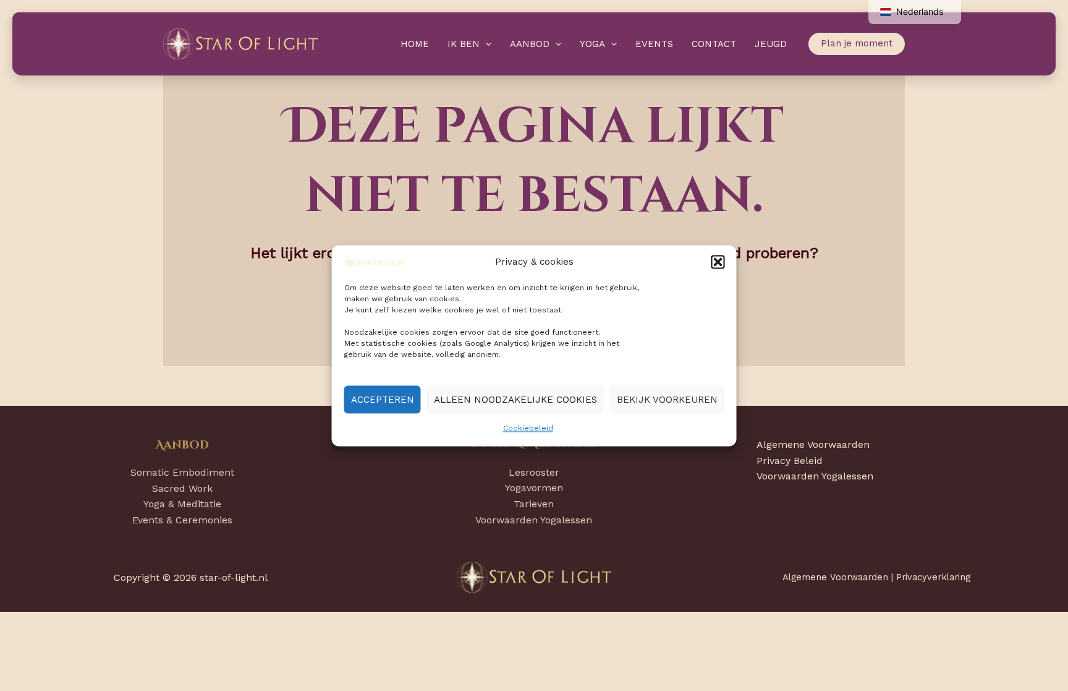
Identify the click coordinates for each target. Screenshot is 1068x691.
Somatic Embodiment (182, 472)
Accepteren (382, 399)
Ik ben (463, 43)
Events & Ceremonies (182, 520)
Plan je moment (856, 43)
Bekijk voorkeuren (667, 399)
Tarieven (534, 504)
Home (414, 43)
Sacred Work (182, 488)
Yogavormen (534, 488)
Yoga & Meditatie (182, 504)
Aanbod (529, 43)
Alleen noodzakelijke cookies (515, 399)
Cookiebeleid (528, 428)
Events (654, 43)
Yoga (592, 43)
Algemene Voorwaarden (813, 444)
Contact (714, 43)
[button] (718, 262)
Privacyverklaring (933, 577)
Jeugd (771, 43)
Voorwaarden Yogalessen (533, 520)
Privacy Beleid (789, 460)
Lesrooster (534, 472)
